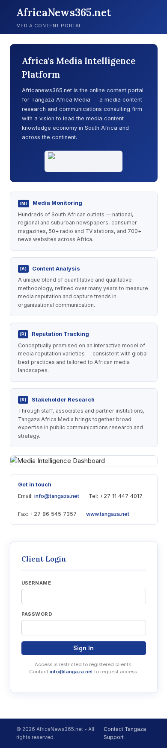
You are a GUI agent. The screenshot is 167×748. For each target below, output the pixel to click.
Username (36, 583)
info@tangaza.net (56, 496)
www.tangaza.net (107, 514)
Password (37, 614)
